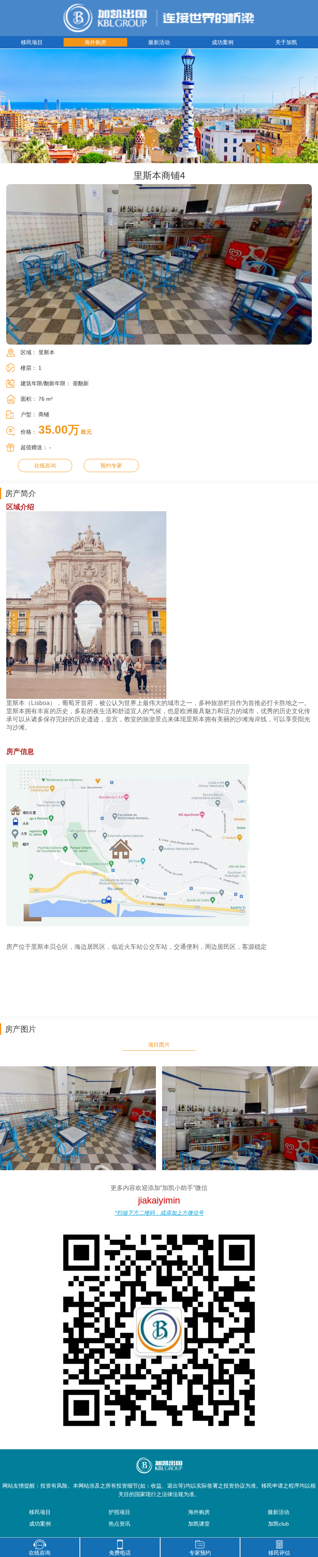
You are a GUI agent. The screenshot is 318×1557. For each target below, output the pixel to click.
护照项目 (119, 1512)
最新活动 (159, 42)
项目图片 (159, 1044)
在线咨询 (45, 465)
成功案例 (222, 42)
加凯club (278, 1524)
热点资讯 (119, 1524)
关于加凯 (286, 42)
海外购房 (95, 42)
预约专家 (111, 465)
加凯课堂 (199, 1524)
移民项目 (32, 42)
